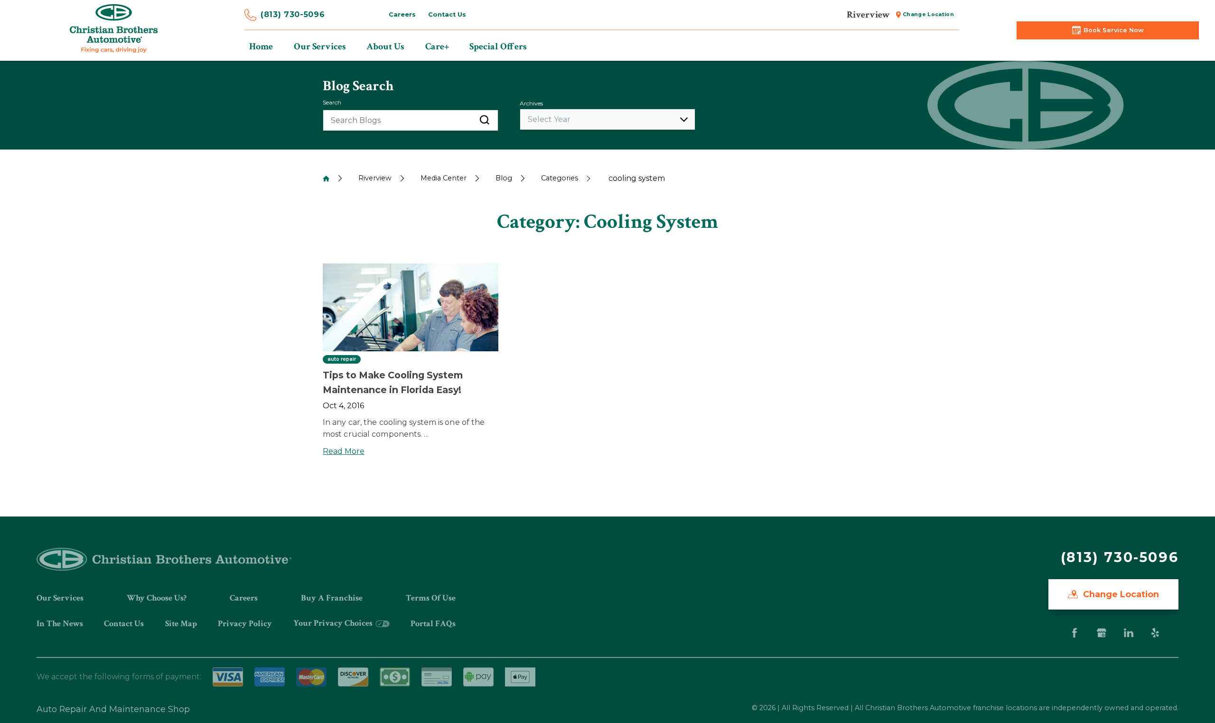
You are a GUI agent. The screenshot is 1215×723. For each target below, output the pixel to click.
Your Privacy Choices (333, 623)
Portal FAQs (433, 623)
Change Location (928, 14)
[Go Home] (326, 178)
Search (332, 102)
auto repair (341, 359)
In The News (60, 623)
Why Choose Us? (157, 597)
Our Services (60, 597)
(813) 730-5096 (293, 14)
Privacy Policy (245, 623)
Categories (559, 178)
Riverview (375, 178)
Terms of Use (431, 597)
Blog (503, 178)
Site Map (181, 623)
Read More (343, 451)
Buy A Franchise (332, 597)
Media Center (444, 178)
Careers (402, 14)
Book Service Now (1114, 30)
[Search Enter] (484, 120)
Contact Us (447, 14)
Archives (531, 103)
